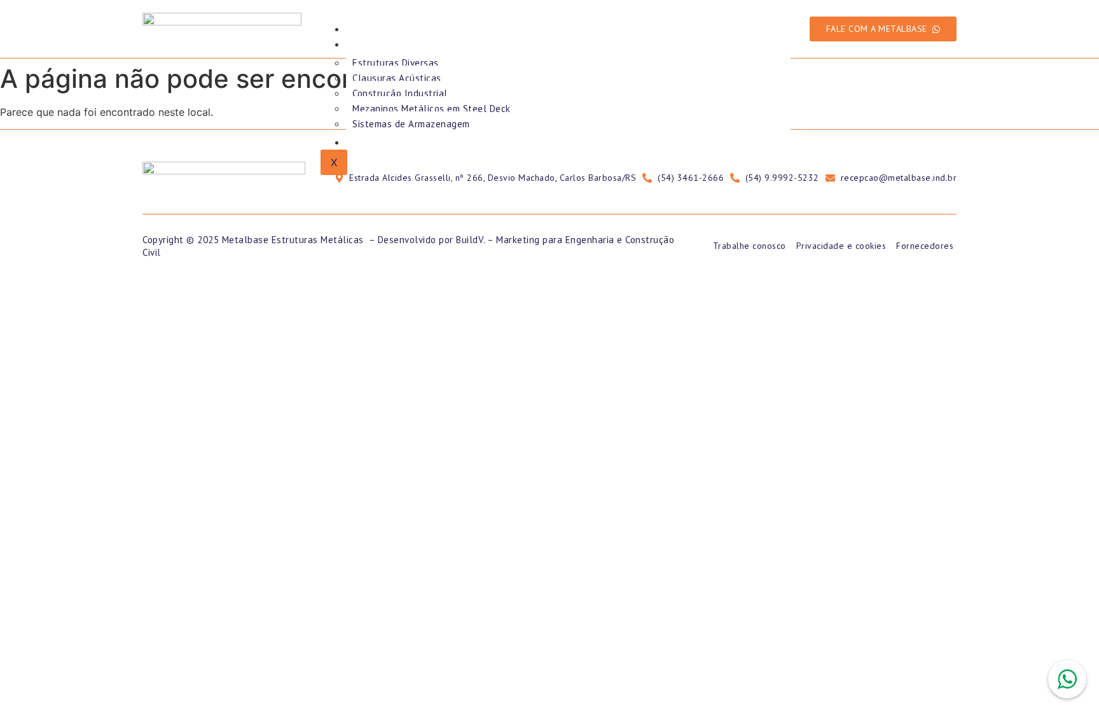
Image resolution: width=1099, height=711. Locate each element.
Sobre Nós (381, 142)
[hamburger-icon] (780, 26)
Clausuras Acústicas (396, 78)
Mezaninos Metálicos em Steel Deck (431, 108)
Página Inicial (389, 29)
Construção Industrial (400, 93)
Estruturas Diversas (395, 63)
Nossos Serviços (397, 44)
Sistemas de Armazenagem (411, 124)
